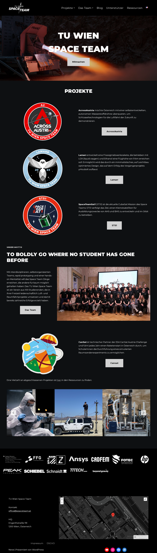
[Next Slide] (143, 412)
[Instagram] (113, 550)
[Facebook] (118, 550)
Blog (100, 8)
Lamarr (114, 180)
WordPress (38, 549)
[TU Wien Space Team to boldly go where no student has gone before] (19, 7)
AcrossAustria (114, 131)
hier (59, 380)
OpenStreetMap (141, 537)
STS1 (114, 225)
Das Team (30, 310)
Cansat (114, 363)
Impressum (37, 543)
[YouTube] (107, 550)
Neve (11, 549)
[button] (74, 7)
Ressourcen (135, 8)
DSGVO (51, 543)
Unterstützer (115, 8)
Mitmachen (78, 62)
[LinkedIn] (124, 550)
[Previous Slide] (13, 412)
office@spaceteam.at (20, 511)
